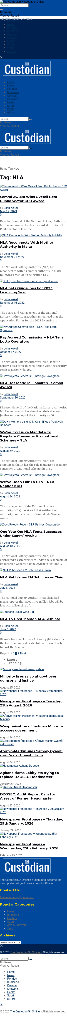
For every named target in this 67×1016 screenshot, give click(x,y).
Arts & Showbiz (16, 925)
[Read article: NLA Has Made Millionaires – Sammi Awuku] (33, 376)
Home (11, 21)
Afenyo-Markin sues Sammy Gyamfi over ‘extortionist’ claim (31, 753)
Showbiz (12, 37)
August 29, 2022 (10, 451)
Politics (12, 27)
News (10, 24)
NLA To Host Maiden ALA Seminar (30, 619)
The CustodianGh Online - (26, 952)
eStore (11, 51)
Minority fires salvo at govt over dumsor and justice (28, 678)
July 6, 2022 (7, 587)
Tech (10, 928)
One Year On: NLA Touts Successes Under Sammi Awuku (31, 534)
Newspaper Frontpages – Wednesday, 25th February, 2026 (29, 846)
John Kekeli (11, 208)
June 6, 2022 (8, 629)
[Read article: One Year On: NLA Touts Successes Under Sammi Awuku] (33, 524)
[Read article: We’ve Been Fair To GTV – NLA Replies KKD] (33, 475)
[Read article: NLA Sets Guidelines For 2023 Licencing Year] (33, 281)
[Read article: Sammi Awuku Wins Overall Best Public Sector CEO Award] (33, 188)
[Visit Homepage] (22, 1)
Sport (10, 44)
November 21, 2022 (12, 257)
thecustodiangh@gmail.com (17, 897)
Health (11, 41)
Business (13, 31)
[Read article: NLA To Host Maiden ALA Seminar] (33, 612)
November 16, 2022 (12, 302)
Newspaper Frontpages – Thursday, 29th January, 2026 (31, 821)
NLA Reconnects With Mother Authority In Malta (26, 244)
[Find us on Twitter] (1, 57)
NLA (16, 168)
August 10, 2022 (10, 546)
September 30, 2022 (13, 397)
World (10, 48)
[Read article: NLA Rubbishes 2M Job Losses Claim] (33, 570)
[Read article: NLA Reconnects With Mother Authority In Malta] (33, 235)
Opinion (12, 34)
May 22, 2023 (8, 211)
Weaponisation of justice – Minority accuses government (31, 728)
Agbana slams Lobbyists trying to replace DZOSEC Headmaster (29, 775)
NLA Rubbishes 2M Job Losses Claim (32, 577)
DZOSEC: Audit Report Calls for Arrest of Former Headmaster (27, 796)
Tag (10, 168)
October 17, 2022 (11, 352)
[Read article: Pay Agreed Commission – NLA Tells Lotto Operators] (33, 328)
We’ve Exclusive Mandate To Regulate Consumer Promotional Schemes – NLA (29, 436)
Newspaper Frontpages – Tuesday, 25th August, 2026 (31, 703)
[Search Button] (1, 9)
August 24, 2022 (10, 496)
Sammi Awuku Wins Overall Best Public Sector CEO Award (28, 199)
